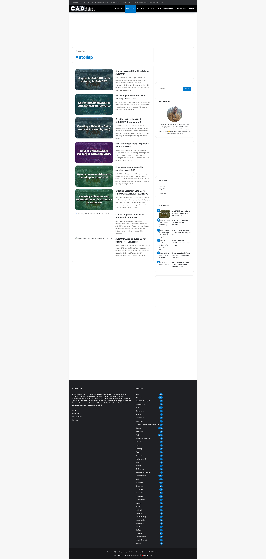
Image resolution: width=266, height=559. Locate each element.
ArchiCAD (139, 510)
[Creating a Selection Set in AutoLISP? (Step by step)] (94, 127)
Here (181, 133)
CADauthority (163, 186)
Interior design (140, 520)
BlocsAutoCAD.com (140, 2)
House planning (141, 517)
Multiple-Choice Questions (147, 425)
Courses (141, 8)
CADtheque (162, 193)
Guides (138, 428)
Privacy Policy (77, 417)
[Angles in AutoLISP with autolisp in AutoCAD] (94, 79)
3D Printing (139, 421)
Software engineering (143, 472)
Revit (137, 479)
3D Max (138, 543)
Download (181, 8)
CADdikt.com (127, 2)
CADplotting (162, 189)
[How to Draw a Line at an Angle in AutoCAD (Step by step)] (164, 233)
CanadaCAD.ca (115, 2)
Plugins (138, 452)
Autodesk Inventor (142, 540)
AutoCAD (119, 8)
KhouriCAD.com (88, 2)
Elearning (139, 449)
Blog (191, 8)
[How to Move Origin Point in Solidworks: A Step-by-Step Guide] (164, 256)
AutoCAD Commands (143, 401)
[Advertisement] (133, 29)
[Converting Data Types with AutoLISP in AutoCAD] (94, 223)
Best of (151, 8)
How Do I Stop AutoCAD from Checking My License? (180, 222)
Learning (139, 533)
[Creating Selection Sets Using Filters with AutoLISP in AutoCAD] (94, 199)
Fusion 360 (139, 493)
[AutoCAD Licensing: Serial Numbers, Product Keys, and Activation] (164, 214)
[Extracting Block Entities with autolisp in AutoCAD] (94, 104)
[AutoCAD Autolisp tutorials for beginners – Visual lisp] (94, 247)
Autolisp (130, 8)
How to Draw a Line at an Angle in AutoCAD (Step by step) (181, 233)
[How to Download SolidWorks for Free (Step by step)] (164, 245)
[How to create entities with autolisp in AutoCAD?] (94, 176)
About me (75, 413)
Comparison (140, 418)
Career (138, 442)
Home (79, 51)
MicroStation (140, 500)
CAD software (108, 403)
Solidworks (139, 486)
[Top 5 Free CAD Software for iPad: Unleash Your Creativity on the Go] (164, 265)
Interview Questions (143, 438)
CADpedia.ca (76, 2)
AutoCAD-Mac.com (101, 2)
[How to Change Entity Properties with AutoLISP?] (94, 152)
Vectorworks (140, 523)
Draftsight (139, 530)
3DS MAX (139, 506)
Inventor (139, 503)
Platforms (139, 455)
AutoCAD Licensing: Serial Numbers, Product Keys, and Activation (181, 213)
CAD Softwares (141, 536)
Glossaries (140, 431)
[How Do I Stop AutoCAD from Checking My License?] (164, 223)
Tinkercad (139, 489)
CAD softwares (165, 8)
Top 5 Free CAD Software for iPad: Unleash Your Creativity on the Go (180, 264)
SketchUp (139, 482)
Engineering (140, 411)
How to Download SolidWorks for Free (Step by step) (181, 243)
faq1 (137, 394)
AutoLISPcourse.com (156, 2)
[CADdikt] (84, 8)
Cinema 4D (139, 496)
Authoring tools (141, 459)
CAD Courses (140, 404)
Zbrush (138, 526)
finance (138, 414)
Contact (75, 420)
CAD (137, 445)
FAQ (137, 435)
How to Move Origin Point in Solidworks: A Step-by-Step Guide (181, 255)
